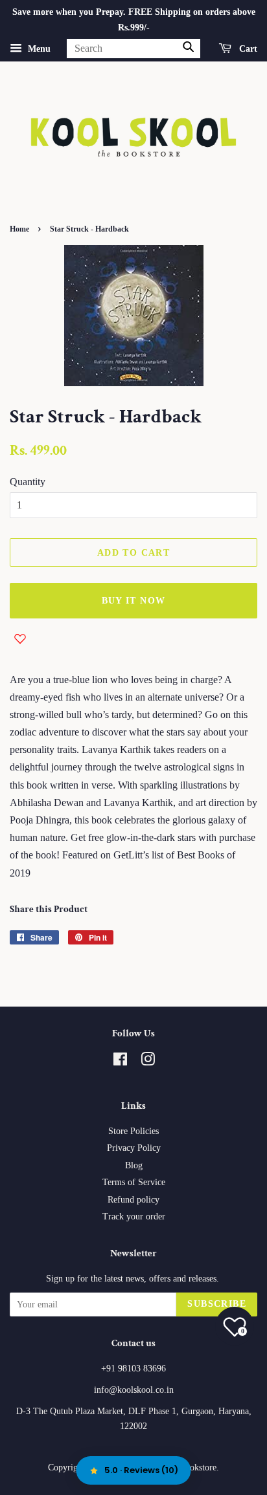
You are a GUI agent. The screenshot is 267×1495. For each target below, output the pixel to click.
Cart (247, 48)
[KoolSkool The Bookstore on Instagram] (148, 1062)
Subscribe (216, 1304)
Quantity (27, 481)
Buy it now (134, 601)
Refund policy (133, 1200)
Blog (134, 1165)
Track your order (133, 1216)
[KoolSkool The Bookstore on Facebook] (120, 1062)
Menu (38, 48)
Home (19, 229)
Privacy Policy (134, 1148)
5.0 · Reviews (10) (141, 1470)
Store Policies (133, 1131)
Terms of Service (133, 1182)
